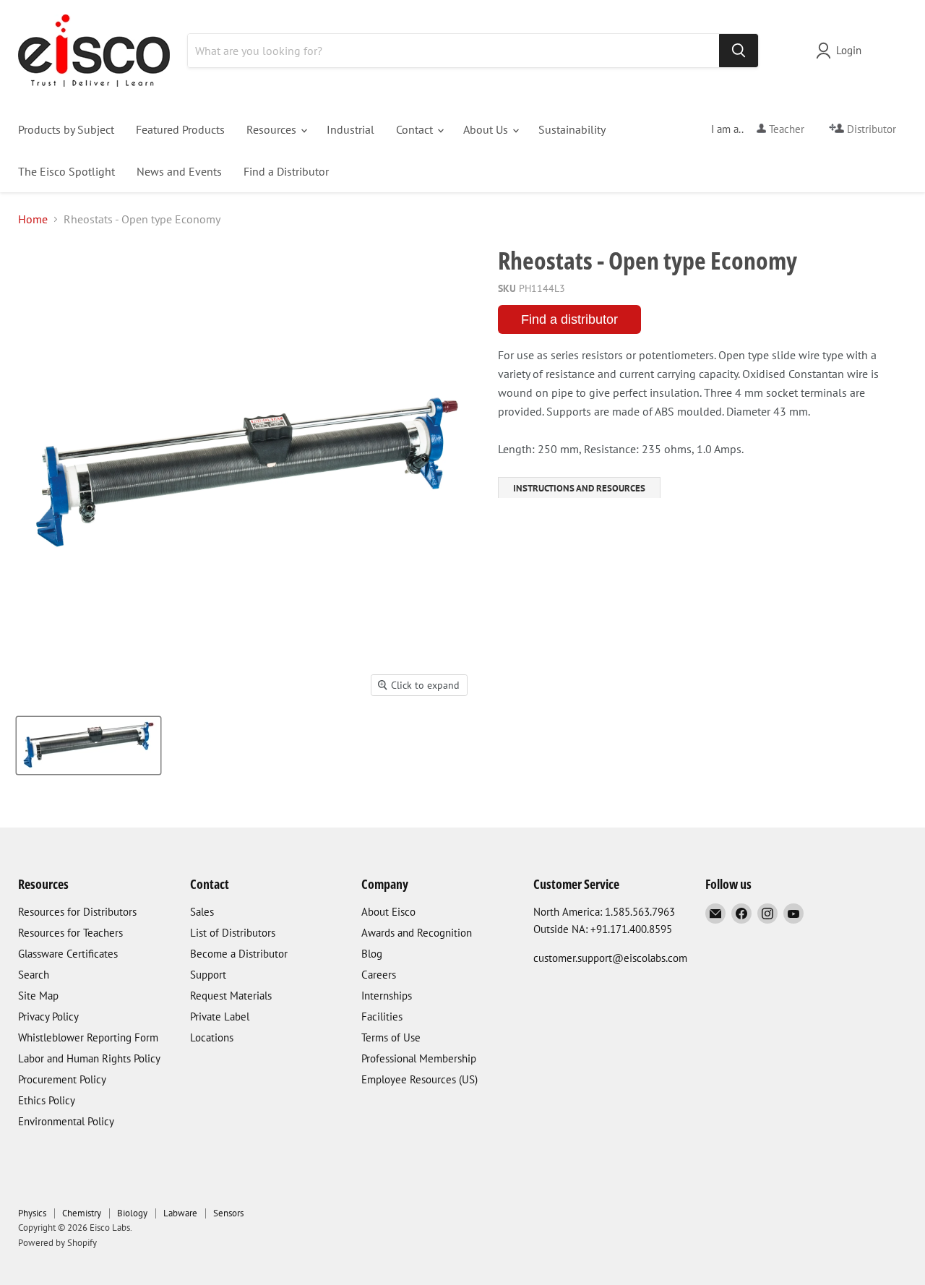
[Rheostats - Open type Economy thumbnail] (88, 745)
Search (33, 974)
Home (33, 218)
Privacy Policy (48, 1016)
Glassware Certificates (68, 953)
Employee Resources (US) (419, 1079)
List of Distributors (232, 933)
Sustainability (572, 129)
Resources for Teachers (70, 933)
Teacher (785, 129)
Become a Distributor (239, 953)
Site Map (38, 995)
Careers (378, 974)
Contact (416, 129)
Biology (132, 1213)
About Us (487, 129)
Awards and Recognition (416, 933)
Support (208, 974)
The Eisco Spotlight (66, 171)
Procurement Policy (62, 1079)
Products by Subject (66, 129)
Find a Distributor (286, 171)
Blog (371, 953)
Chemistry (81, 1213)
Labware (180, 1213)
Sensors (228, 1213)
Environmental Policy (66, 1121)
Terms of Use (391, 1037)
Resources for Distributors (77, 912)
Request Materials (231, 995)
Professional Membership (418, 1058)
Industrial (350, 129)
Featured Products (180, 129)
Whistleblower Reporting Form (88, 1037)
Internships (386, 995)
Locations (211, 1037)
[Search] (738, 50)
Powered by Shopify (57, 1243)
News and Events (179, 171)
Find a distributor (569, 319)
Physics (32, 1213)
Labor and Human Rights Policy (89, 1058)
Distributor (870, 129)
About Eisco (388, 912)
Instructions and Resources (579, 488)
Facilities (382, 1016)
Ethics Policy (46, 1100)
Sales (202, 912)
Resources (272, 129)
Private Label (219, 1016)
